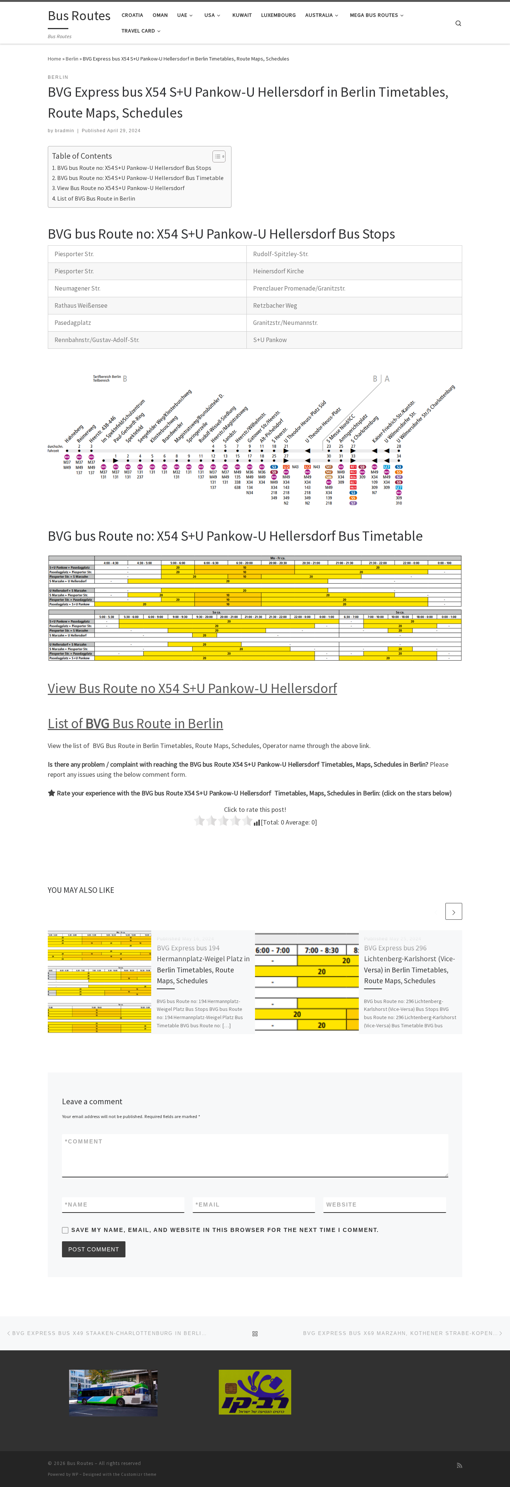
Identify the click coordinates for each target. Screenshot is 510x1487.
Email (208, 1204)
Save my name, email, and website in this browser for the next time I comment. (225, 1230)
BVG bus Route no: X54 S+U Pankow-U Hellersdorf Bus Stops (134, 167)
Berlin (72, 58)
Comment (84, 1141)
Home (54, 58)
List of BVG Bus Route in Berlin (96, 198)
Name (76, 1204)
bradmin (64, 130)
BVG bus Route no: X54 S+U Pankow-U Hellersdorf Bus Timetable (140, 177)
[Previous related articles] (435, 911)
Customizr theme (138, 1474)
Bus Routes (80, 1463)
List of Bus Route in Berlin (135, 723)
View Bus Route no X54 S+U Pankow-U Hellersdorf (121, 188)
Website (341, 1204)
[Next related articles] (453, 911)
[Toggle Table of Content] (215, 156)
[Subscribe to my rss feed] (459, 1465)
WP (75, 1474)
